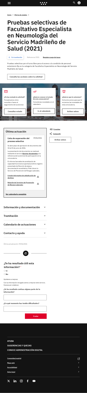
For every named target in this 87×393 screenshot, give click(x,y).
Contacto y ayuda (14, 233)
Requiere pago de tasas (51, 57)
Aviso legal (11, 372)
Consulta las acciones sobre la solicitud (26, 77)
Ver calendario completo (16, 194)
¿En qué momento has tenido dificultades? (21, 303)
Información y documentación (22, 207)
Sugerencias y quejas (19, 345)
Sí (6, 271)
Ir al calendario (44, 111)
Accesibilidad (12, 367)
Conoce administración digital (25, 350)
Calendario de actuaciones (20, 224)
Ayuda (10, 341)
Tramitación (11, 215)
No (7, 274)
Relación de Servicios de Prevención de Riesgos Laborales (21, 183)
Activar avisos (73, 111)
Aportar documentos (30, 153)
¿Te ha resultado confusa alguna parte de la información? (22, 290)
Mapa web (11, 363)
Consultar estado (15, 111)
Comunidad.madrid (14, 358)
